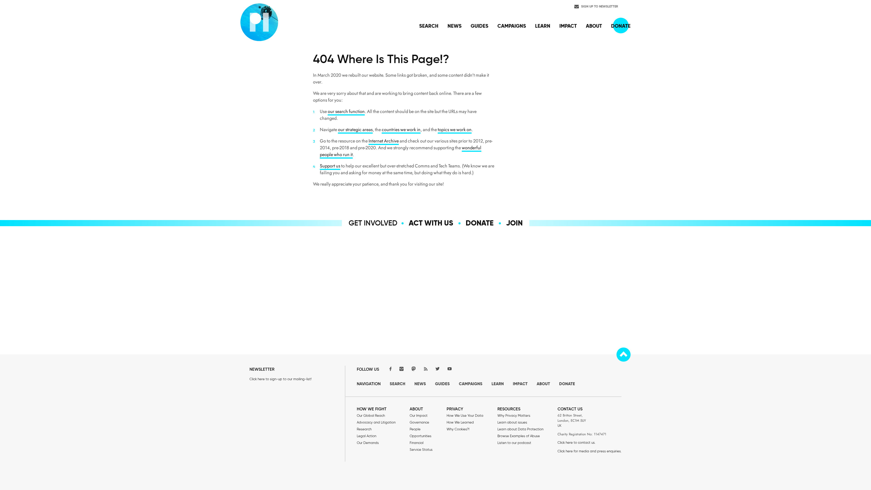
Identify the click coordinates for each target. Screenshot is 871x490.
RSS (425, 369)
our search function (346, 111)
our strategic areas (355, 129)
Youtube (450, 369)
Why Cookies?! (458, 429)
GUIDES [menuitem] (479, 26)
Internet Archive (384, 141)
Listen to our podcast (514, 443)
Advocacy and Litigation (376, 422)
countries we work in (401, 129)
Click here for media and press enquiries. (589, 451)
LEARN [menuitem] (542, 26)
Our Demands (368, 443)
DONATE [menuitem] (621, 26)
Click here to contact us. (576, 443)
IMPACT (520, 383)
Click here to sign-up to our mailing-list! (280, 379)
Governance (419, 422)
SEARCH (397, 383)
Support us (330, 166)
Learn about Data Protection (520, 429)
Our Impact (419, 416)
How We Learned (460, 422)
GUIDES (442, 383)
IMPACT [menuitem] (568, 26)
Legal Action (366, 436)
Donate (480, 223)
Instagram (401, 369)
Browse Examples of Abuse (518, 436)
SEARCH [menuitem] (428, 26)
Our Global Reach (371, 416)
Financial (416, 443)
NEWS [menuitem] (455, 26)
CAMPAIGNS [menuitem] (511, 26)
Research (364, 429)
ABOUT (543, 383)
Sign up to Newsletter (599, 6)
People (415, 429)
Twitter (438, 369)
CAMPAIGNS (470, 383)
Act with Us (431, 223)
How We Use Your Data (465, 416)
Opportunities (420, 436)
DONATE (567, 383)
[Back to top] (624, 355)
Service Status (421, 450)
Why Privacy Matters (513, 416)
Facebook (389, 369)
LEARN (498, 383)
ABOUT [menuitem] (594, 26)
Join (514, 223)
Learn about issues (512, 422)
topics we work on (455, 129)
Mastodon (413, 369)
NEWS (420, 383)
